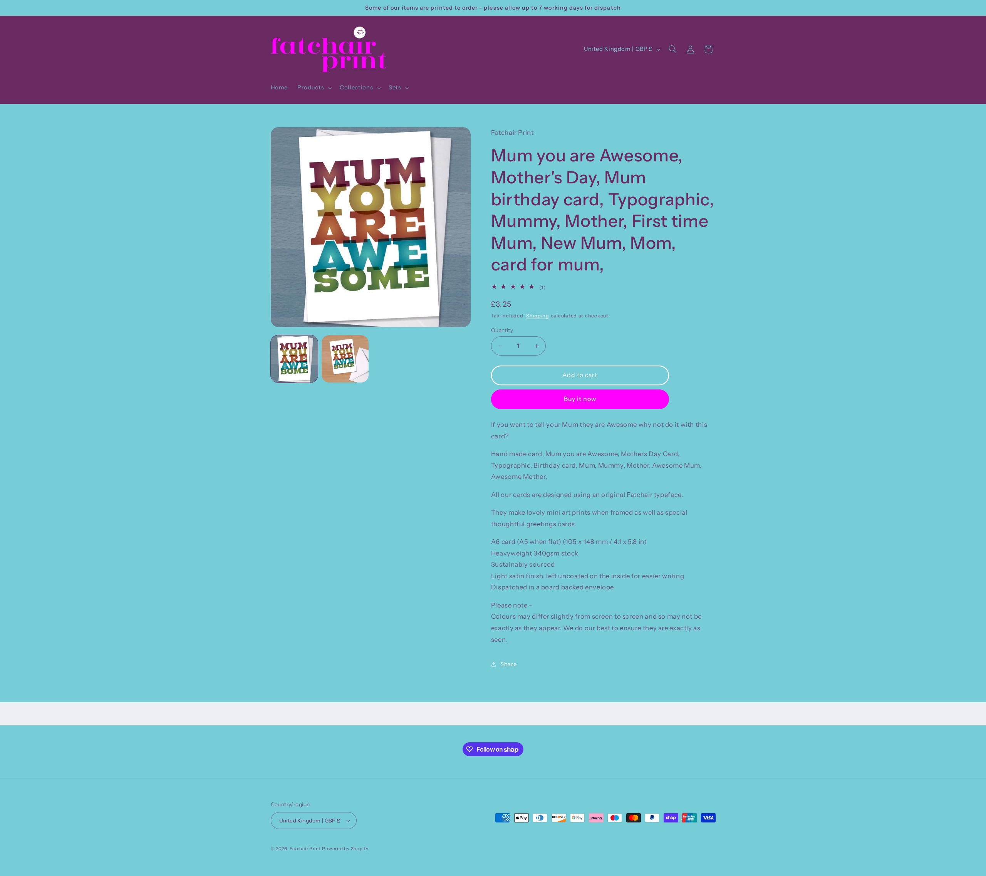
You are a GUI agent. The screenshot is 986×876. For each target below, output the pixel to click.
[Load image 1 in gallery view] (294, 358)
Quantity (502, 330)
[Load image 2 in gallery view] (345, 358)
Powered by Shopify (345, 848)
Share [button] (508, 663)
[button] (314, 87)
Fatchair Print (305, 848)
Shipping (537, 316)
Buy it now (580, 399)
